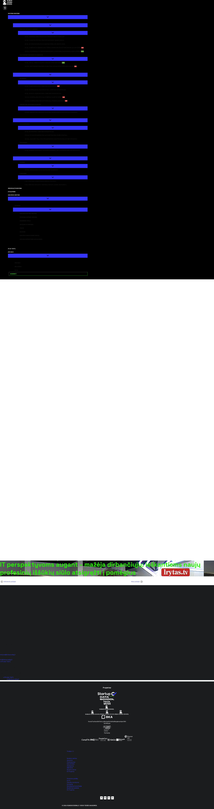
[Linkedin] (105, 797)
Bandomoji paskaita (73, 788)
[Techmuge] (107, 704)
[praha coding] (107, 714)
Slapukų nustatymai (73, 782)
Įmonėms (70, 760)
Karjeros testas (71, 769)
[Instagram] (109, 797)
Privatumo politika (72, 778)
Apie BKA (123, 721)
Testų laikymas (104, 721)
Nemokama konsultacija (74, 786)
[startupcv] (107, 695)
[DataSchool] (107, 699)
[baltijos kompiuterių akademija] (107, 718)
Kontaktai (111, 721)
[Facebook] (101, 797)
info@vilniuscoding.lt (6, 659)
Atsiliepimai (70, 766)
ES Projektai (70, 771)
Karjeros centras (72, 758)
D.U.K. (68, 780)
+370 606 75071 (5, 661)
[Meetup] (112, 797)
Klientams (70, 768)
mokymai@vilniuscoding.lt (8, 654)
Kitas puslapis (135, 581)
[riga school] (122, 714)
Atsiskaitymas (71, 762)
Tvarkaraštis (95, 721)
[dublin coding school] (92, 714)
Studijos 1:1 (70, 751)
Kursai (90, 721)
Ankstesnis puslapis (10, 581)
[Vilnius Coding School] (107, 709)
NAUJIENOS (70, 764)
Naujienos (117, 721)
